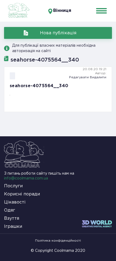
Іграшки (13, 227)
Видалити (98, 77)
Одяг (9, 210)
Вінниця (62, 11)
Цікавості (15, 202)
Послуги (13, 186)
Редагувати (79, 77)
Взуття (11, 218)
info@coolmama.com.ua (26, 178)
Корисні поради (22, 194)
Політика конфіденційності (58, 240)
